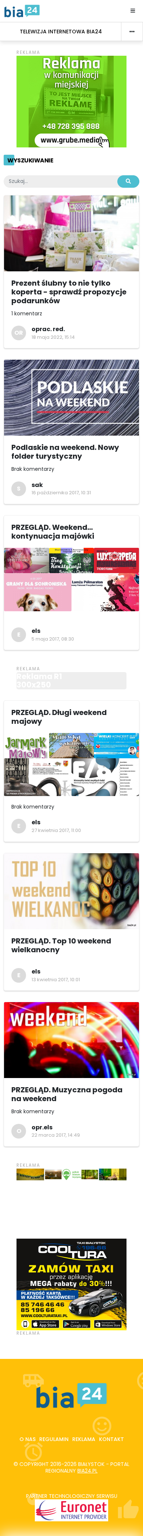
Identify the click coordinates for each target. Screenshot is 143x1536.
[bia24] (22, 10)
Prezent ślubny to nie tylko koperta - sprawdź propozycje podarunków (68, 292)
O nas (27, 1439)
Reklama (83, 1439)
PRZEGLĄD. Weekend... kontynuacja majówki (52, 531)
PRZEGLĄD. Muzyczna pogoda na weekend (66, 1094)
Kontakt (111, 1439)
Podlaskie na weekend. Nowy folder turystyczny (65, 451)
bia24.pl (87, 1470)
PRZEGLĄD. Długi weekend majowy (59, 716)
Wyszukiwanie (30, 160)
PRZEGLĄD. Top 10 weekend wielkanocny (61, 945)
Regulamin (54, 1439)
